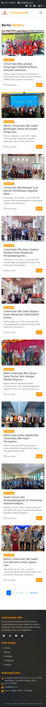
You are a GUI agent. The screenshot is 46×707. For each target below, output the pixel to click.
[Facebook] (4, 635)
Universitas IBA (19, 12)
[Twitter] (22, 635)
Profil (7, 648)
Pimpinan (9, 660)
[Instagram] (10, 635)
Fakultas (8, 656)
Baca (39, 85)
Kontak (7, 664)
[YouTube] (16, 635)
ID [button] (42, 6)
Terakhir (34, 592)
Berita (7, 652)
